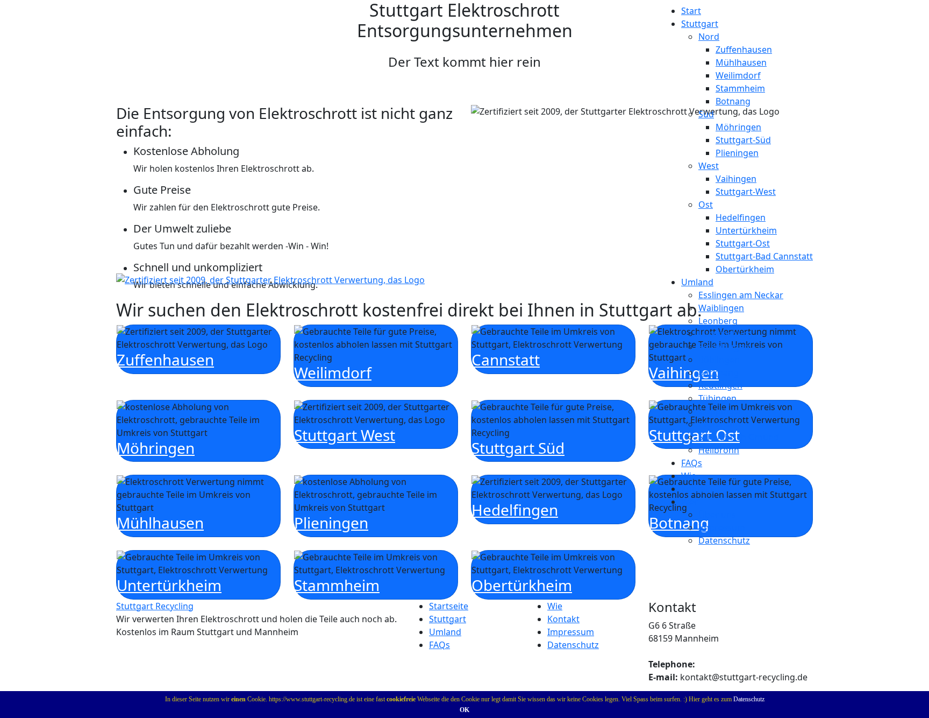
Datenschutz (748, 699)
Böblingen (719, 359)
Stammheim (740, 88)
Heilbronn (718, 450)
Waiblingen (721, 308)
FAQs (691, 463)
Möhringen (738, 127)
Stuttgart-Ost (743, 243)
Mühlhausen (741, 62)
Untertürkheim (746, 230)
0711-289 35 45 (726, 664)
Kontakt (697, 489)
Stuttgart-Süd (743, 140)
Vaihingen (736, 179)
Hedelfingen (741, 217)
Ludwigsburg (725, 334)
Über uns (717, 514)
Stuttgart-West (746, 192)
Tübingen (717, 398)
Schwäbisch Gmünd (738, 437)
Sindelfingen (723, 347)
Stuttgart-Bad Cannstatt (764, 256)
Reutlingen (720, 385)
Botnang (733, 101)
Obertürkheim (745, 269)
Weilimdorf (738, 75)
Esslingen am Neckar (740, 295)
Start (691, 11)
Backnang (718, 372)
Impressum (721, 527)
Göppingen (721, 411)
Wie (688, 476)
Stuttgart (447, 619)
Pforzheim (719, 424)
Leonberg (718, 321)
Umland (445, 632)
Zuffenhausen (744, 49)
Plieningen (737, 153)
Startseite (448, 606)
